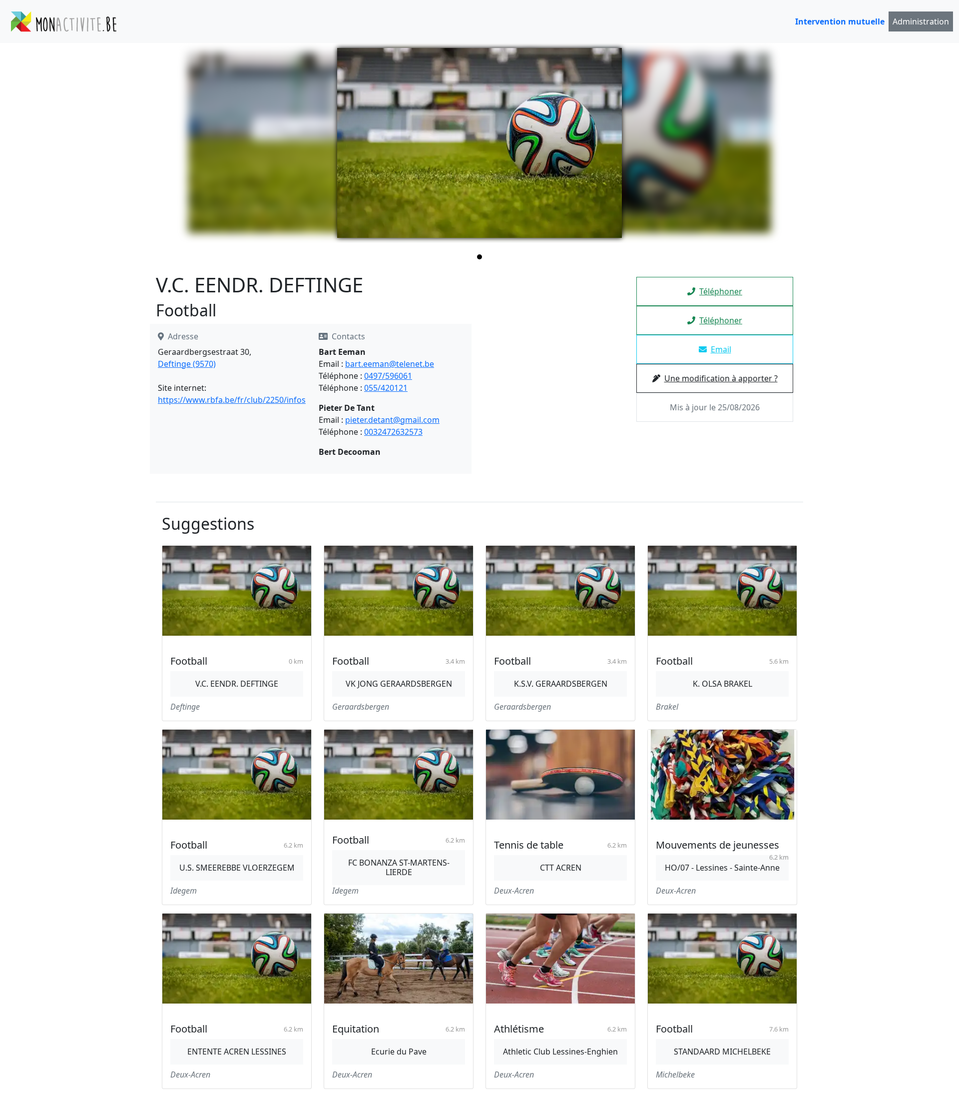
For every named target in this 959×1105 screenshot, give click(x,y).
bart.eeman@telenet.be (389, 363)
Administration (921, 21)
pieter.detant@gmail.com (392, 419)
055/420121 (386, 387)
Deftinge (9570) (187, 363)
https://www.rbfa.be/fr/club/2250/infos (232, 399)
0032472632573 (393, 431)
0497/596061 (388, 375)
